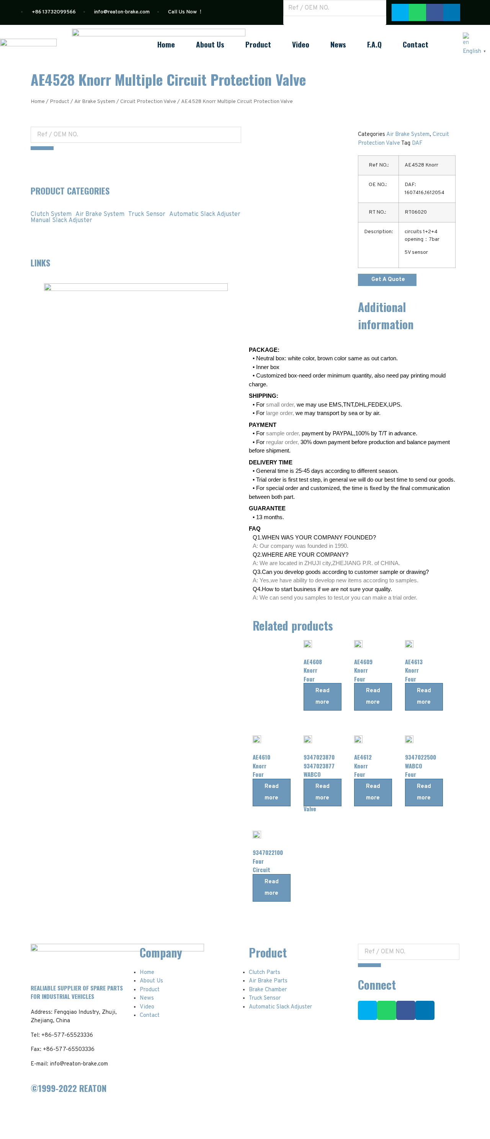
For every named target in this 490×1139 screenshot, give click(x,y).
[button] (387, 280)
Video (300, 44)
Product (258, 44)
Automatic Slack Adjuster (204, 214)
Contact (415, 44)
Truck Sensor (146, 214)
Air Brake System (94, 101)
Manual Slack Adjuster (61, 220)
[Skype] (400, 12)
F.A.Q (374, 44)
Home (166, 44)
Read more (322, 696)
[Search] (294, 21)
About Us (210, 44)
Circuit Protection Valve (148, 101)
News (338, 44)
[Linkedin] (424, 1010)
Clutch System (51, 214)
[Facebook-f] (405, 1010)
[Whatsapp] (417, 12)
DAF (417, 143)
